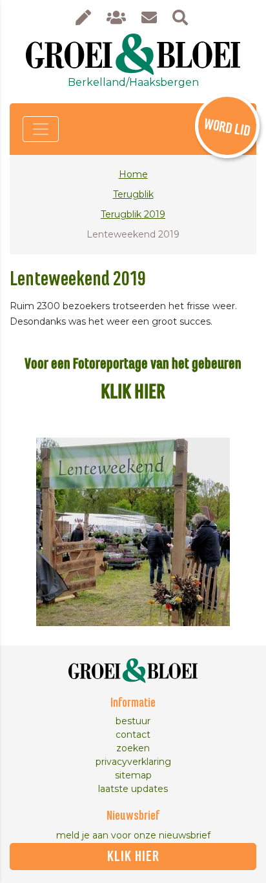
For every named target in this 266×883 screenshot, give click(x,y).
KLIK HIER (133, 392)
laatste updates (133, 789)
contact (133, 734)
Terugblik (133, 194)
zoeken (133, 748)
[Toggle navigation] (41, 129)
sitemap (133, 775)
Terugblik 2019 (133, 214)
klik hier (133, 856)
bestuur (133, 721)
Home (133, 174)
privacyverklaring (133, 761)
